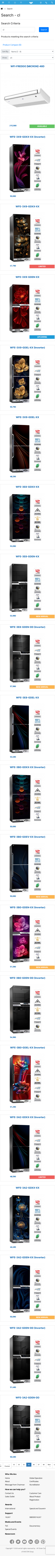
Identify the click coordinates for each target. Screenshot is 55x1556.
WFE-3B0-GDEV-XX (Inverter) (27, 836)
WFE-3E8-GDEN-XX (27, 556)
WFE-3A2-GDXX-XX (27, 1187)
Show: (4, 57)
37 (39, 1465)
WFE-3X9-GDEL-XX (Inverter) (27, 347)
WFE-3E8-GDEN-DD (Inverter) (27, 627)
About (7, 1481)
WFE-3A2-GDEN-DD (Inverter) (27, 1328)
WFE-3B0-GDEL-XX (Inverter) (27, 1047)
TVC (6, 1525)
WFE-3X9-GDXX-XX (27, 206)
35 (29, 1464)
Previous (7, 1465)
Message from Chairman (15, 1484)
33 (19, 1465)
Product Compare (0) (12, 44)
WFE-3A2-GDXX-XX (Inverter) (27, 1117)
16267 (7, 1517)
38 (43, 1465)
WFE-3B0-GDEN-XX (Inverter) (27, 907)
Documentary (35, 1525)
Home (7, 1478)
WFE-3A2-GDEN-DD (27, 1397)
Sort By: (5, 51)
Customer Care (35, 1493)
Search (10, 8)
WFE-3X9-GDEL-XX (27, 417)
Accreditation (35, 1484)
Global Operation (36, 1478)
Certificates (34, 1481)
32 (14, 1465)
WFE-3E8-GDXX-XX (27, 486)
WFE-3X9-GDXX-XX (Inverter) (27, 136)
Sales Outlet (10, 1496)
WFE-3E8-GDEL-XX (27, 697)
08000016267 (35, 1517)
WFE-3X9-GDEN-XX (27, 277)
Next (49, 1465)
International (10, 1508)
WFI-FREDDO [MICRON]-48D (27, 66)
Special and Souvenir (38, 1508)
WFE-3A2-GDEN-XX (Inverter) (27, 1257)
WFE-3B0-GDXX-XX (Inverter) (27, 767)
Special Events (11, 1529)
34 (24, 1465)
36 (34, 1465)
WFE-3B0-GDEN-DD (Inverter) (27, 978)
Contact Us (9, 1493)
